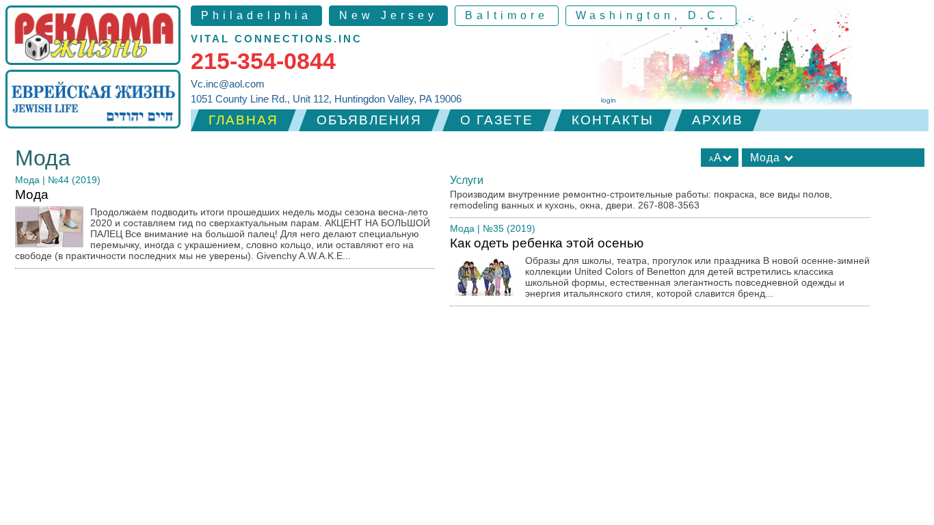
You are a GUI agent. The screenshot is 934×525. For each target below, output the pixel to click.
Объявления (369, 120)
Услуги (466, 180)
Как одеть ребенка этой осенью (660, 267)
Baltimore (506, 15)
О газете (496, 120)
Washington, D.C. (651, 15)
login (608, 100)
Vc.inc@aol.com (228, 84)
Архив (717, 120)
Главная (243, 120)
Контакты (613, 120)
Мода (27, 179)
